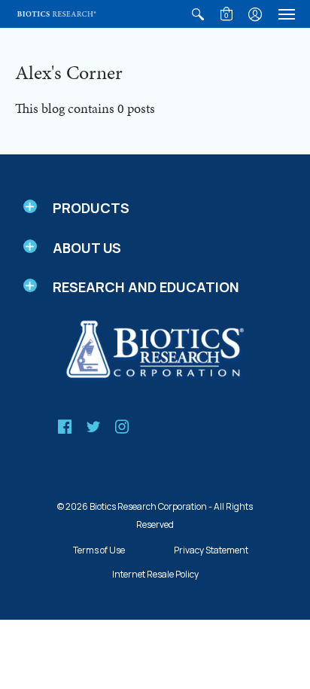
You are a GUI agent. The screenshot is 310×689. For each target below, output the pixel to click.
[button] (198, 14)
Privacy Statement (211, 550)
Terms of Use (99, 550)
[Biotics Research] (56, 14)
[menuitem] (198, 14)
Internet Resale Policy (155, 574)
